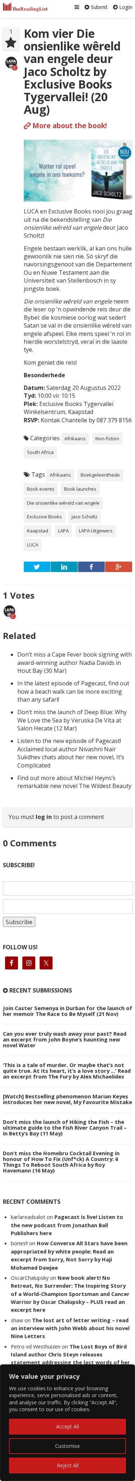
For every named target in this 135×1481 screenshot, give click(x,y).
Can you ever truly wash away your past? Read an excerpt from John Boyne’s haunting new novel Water (64, 1039)
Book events (40, 489)
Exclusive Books (44, 516)
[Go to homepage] (25, 7)
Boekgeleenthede (100, 475)
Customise (67, 1445)
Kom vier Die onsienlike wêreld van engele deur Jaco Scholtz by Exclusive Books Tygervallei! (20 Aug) (72, 71)
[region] (67, 1422)
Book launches (80, 489)
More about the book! (69, 125)
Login (125, 6)
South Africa (40, 452)
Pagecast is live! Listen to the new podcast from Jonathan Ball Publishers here (67, 1225)
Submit (98, 6)
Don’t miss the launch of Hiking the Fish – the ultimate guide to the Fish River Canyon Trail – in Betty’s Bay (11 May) (65, 1127)
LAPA (63, 530)
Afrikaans (75, 438)
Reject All (67, 1465)
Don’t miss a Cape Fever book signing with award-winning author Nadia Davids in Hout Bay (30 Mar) (74, 663)
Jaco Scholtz (85, 516)
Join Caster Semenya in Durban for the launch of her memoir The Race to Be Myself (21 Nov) (67, 1010)
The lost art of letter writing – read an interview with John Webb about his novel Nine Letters (70, 1328)
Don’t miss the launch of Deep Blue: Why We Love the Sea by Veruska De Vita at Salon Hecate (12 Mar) (72, 720)
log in (44, 817)
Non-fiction (107, 438)
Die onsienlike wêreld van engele (63, 503)
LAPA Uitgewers (96, 530)
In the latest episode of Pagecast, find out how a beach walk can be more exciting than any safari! (73, 691)
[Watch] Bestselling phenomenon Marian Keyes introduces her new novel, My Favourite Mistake (67, 1099)
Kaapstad (37, 530)
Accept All (67, 1426)
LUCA (32, 544)
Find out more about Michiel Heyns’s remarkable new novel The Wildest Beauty (74, 782)
